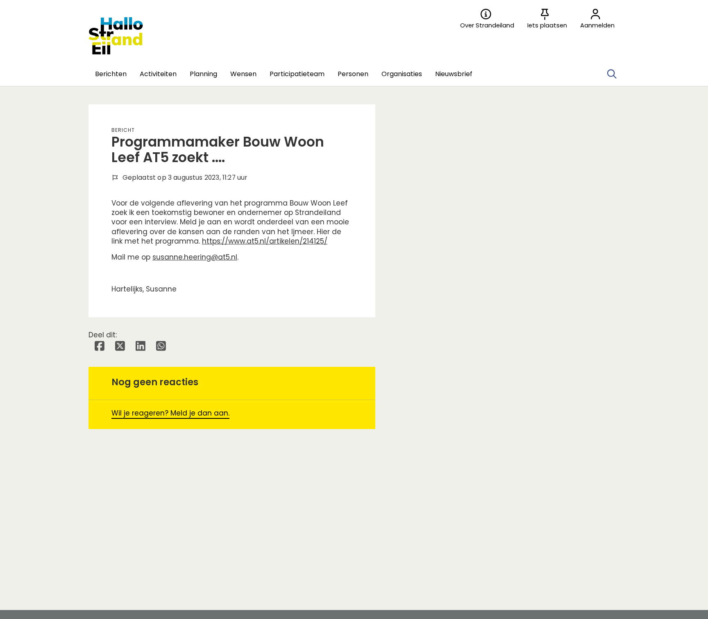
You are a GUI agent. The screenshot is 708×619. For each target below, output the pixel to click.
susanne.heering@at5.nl (194, 257)
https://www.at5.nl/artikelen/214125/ (264, 241)
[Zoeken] (612, 74)
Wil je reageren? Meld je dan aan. (170, 413)
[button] (110, 74)
